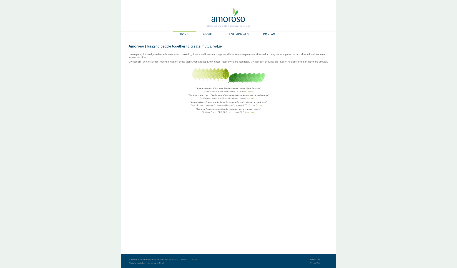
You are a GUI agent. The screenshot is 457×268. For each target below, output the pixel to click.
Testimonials (238, 34)
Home (184, 34)
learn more (247, 91)
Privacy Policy (315, 259)
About (208, 34)
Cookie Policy (315, 263)
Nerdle (162, 263)
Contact (270, 34)
